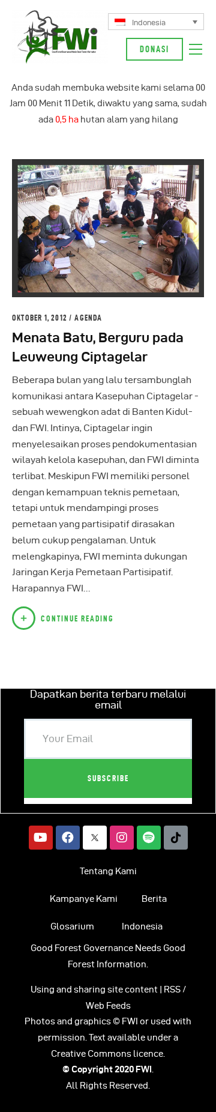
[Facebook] (68, 838)
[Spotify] (149, 838)
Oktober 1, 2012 (40, 317)
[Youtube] (41, 838)
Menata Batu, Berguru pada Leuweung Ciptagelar (98, 347)
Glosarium (72, 926)
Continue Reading (77, 618)
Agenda (88, 317)
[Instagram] (122, 838)
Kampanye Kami (84, 899)
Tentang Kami (108, 871)
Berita (154, 899)
